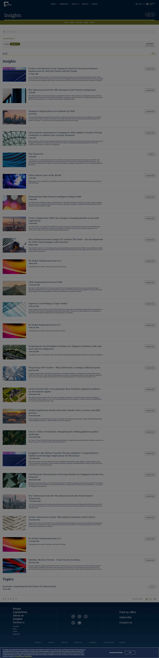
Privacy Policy (18, 656)
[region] (79, 652)
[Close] (156, 652)
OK (130, 652)
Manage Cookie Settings (115, 652)
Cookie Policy (28, 656)
